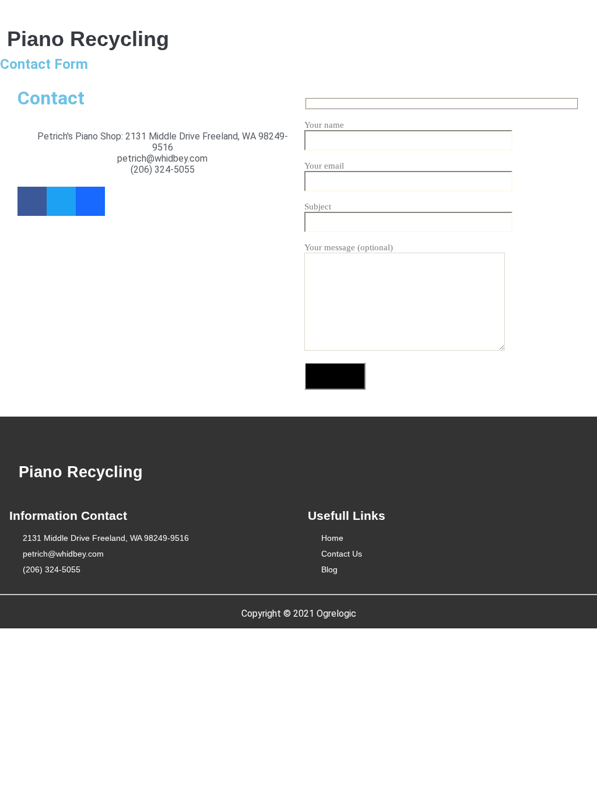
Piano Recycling (88, 39)
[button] (340, 28)
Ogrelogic (336, 613)
